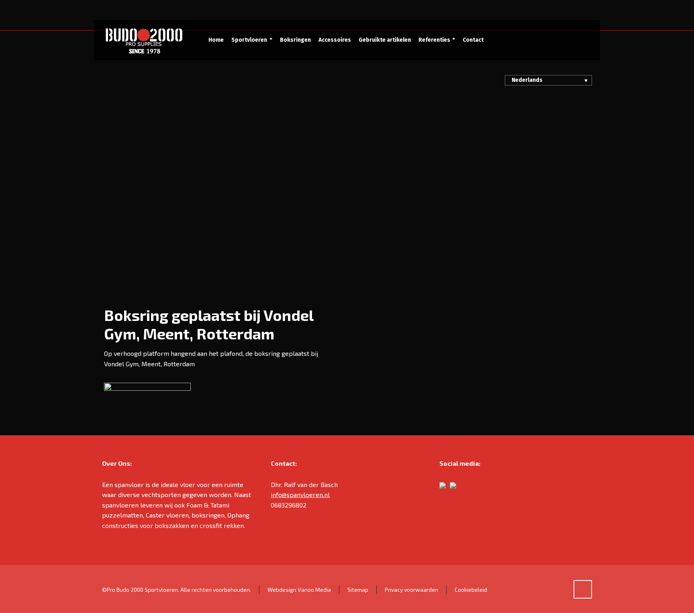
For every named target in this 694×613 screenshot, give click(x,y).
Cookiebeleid (471, 589)
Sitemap (357, 589)
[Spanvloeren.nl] (143, 40)
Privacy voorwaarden (411, 589)
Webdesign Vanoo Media (299, 589)
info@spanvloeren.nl (300, 494)
